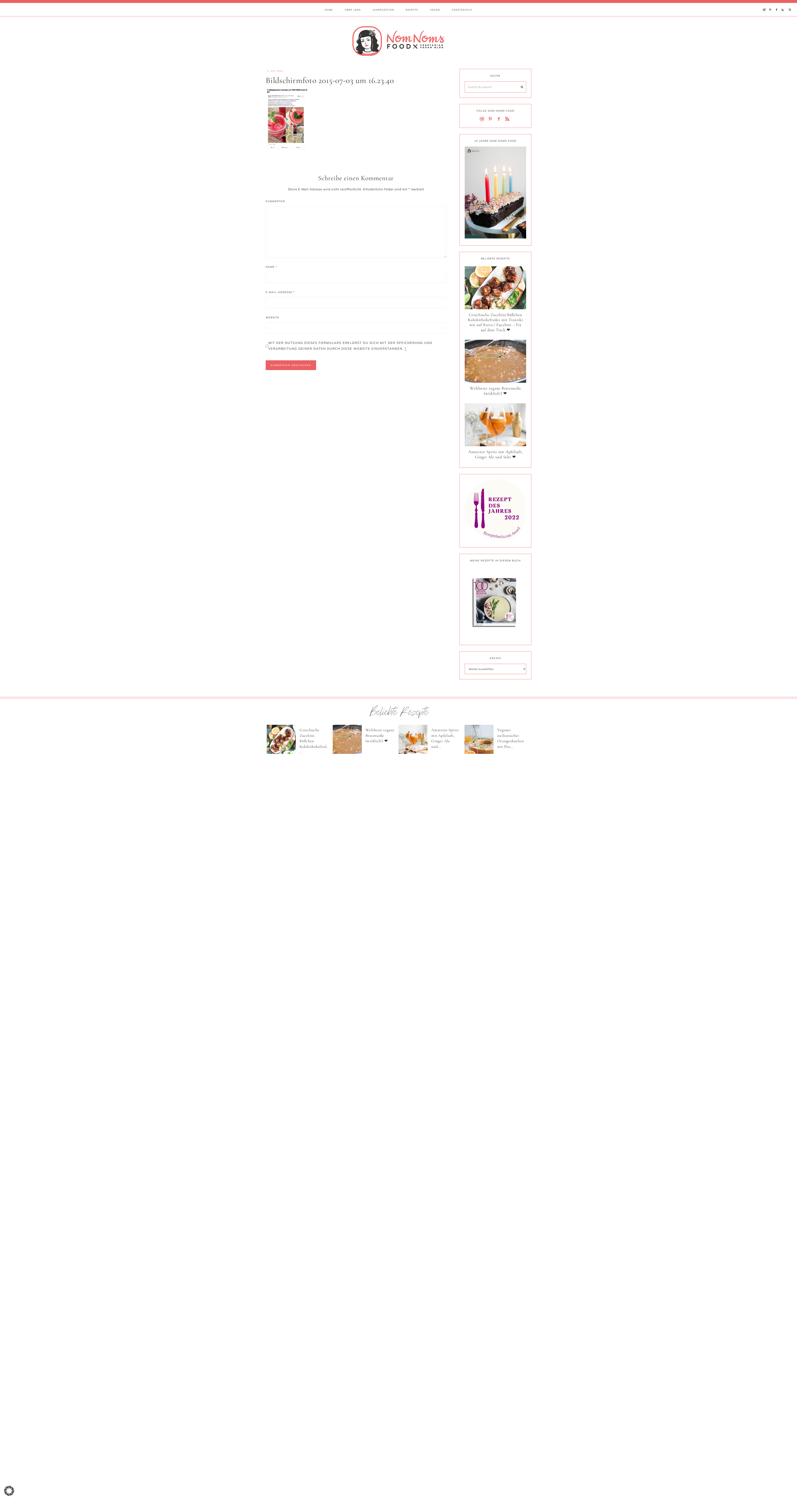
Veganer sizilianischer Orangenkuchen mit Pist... (510, 738)
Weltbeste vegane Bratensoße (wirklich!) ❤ (495, 391)
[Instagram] (765, 4)
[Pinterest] (771, 4)
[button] (9, 1491)
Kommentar (275, 201)
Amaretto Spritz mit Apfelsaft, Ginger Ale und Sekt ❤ (495, 454)
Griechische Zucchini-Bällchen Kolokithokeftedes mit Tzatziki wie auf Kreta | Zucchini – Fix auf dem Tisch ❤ (495, 322)
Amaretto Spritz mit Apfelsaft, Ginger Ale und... (445, 738)
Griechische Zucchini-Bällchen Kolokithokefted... (313, 740)
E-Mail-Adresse (280, 292)
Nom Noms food (398, 40)
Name (271, 266)
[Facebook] (777, 4)
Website (272, 317)
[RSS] (783, 4)
